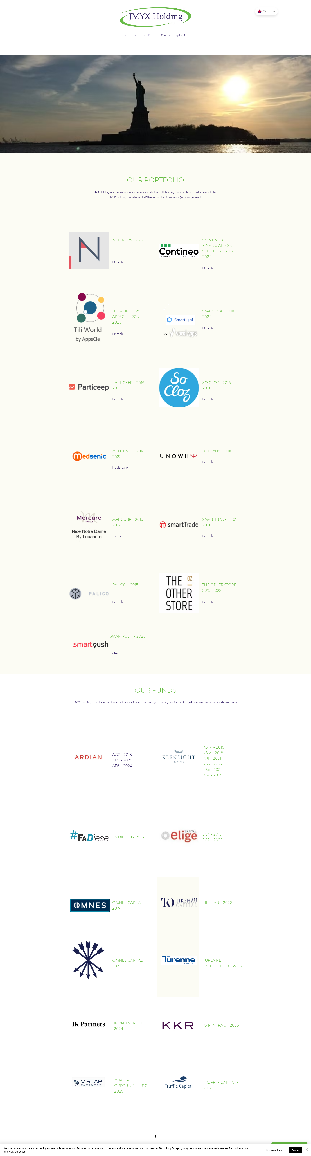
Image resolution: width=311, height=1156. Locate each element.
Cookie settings (274, 1150)
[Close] (307, 1150)
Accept (295, 1150)
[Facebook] (155, 1136)
